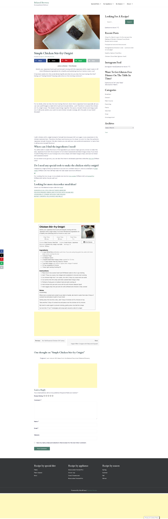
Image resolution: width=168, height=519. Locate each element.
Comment (37, 400)
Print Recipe (72, 66)
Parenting (108, 104)
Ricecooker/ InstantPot (75, 478)
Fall (103, 475)
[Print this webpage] (2, 267)
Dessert (107, 97)
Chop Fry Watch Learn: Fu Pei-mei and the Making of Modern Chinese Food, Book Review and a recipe (118, 39)
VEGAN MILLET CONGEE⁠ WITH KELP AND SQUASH (49, 194)
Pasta (107, 107)
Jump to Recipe (62, 66)
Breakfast (108, 94)
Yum (106, 132)
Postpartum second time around (115, 44)
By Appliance (108, 4)
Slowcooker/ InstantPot (75, 470)
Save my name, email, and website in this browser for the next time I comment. (61, 443)
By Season (119, 4)
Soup (106, 114)
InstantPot (90, 176)
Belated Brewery (41, 2)
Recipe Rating (38, 396)
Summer (105, 473)
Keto (35, 475)
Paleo (36, 470)
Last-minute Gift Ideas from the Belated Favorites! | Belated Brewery (68, 358)
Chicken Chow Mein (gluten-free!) (115, 56)
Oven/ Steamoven (74, 475)
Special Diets (95, 4)
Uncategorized (109, 117)
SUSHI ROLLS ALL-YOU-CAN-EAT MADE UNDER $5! (50, 190)
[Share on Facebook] (2, 251)
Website (36, 435)
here (61, 187)
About (129, 4)
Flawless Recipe (92, 490)
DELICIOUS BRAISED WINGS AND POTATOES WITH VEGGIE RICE (54, 192)
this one (91, 158)
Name (36, 421)
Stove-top (71, 473)
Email (36, 428)
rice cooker (72, 176)
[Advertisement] (67, 90)
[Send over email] (2, 263)
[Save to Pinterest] (2, 259)
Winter (104, 478)
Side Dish (108, 111)
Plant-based (38, 473)
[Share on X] (2, 255)
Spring (104, 470)
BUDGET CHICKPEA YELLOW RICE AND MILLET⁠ (48, 196)
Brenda (52, 56)
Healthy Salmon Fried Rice (113, 53)
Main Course (109, 101)
